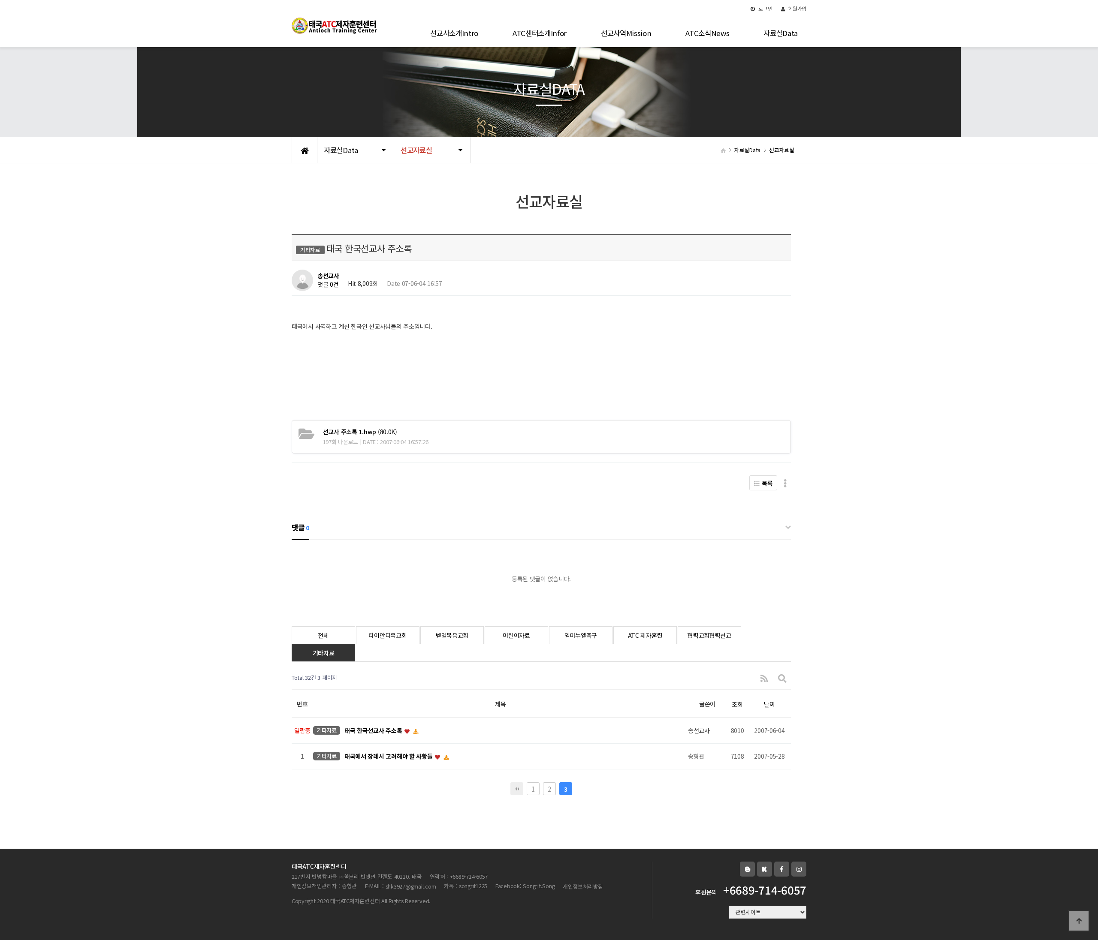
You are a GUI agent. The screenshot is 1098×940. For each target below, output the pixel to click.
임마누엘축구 (580, 635)
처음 (516, 788)
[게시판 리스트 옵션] (785, 482)
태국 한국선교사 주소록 (374, 731)
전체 (323, 635)
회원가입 (796, 8)
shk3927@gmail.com (411, 886)
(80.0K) (360, 431)
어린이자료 (516, 635)
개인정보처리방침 (583, 886)
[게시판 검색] (782, 677)
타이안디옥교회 (387, 635)
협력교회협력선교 (709, 635)
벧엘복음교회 (452, 635)
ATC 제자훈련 (645, 635)
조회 (737, 704)
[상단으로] (1078, 920)
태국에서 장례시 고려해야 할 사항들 (389, 756)
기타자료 (324, 653)
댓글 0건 (328, 284)
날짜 (769, 704)
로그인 (764, 8)
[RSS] (764, 677)
